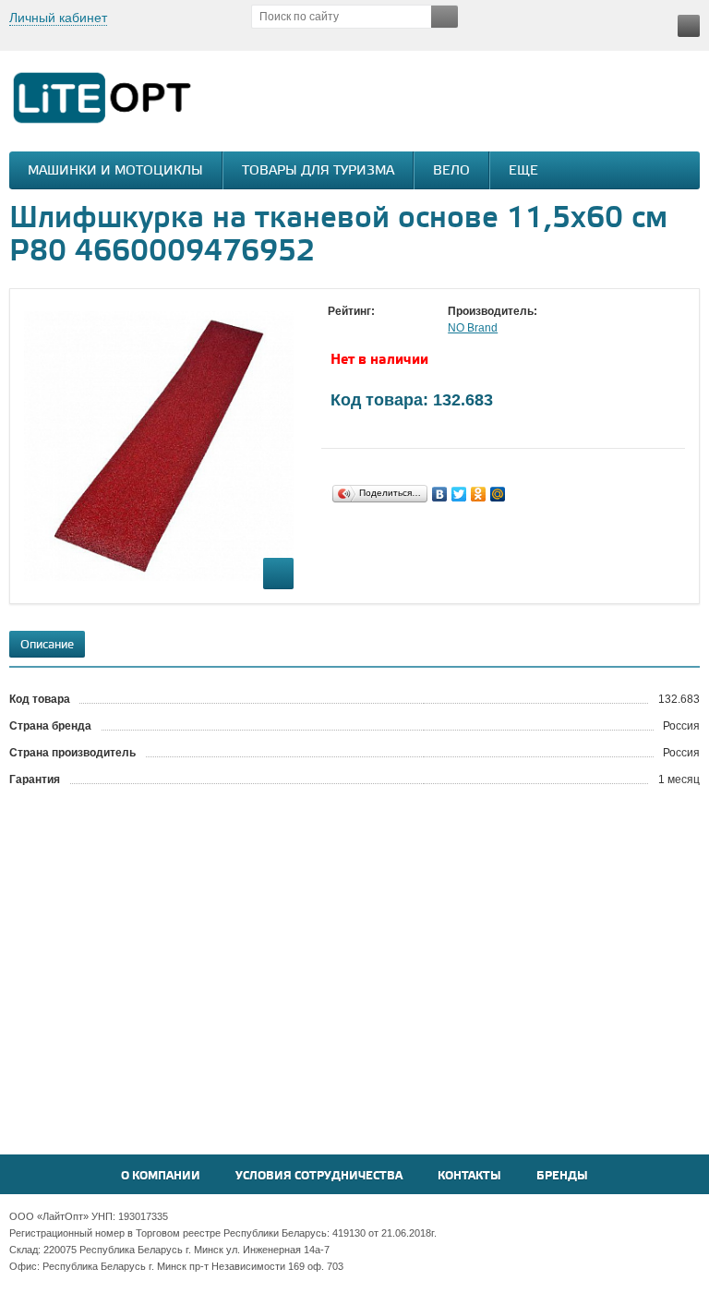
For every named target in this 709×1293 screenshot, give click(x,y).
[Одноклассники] (478, 494)
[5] (411, 329)
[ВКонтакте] (440, 494)
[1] (337, 329)
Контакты (469, 1176)
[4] (392, 329)
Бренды (562, 1176)
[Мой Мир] (498, 494)
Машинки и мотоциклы (115, 171)
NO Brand (473, 327)
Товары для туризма (318, 171)
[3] (374, 329)
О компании (160, 1176)
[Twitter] (459, 494)
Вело (451, 171)
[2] (355, 329)
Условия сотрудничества (319, 1176)
